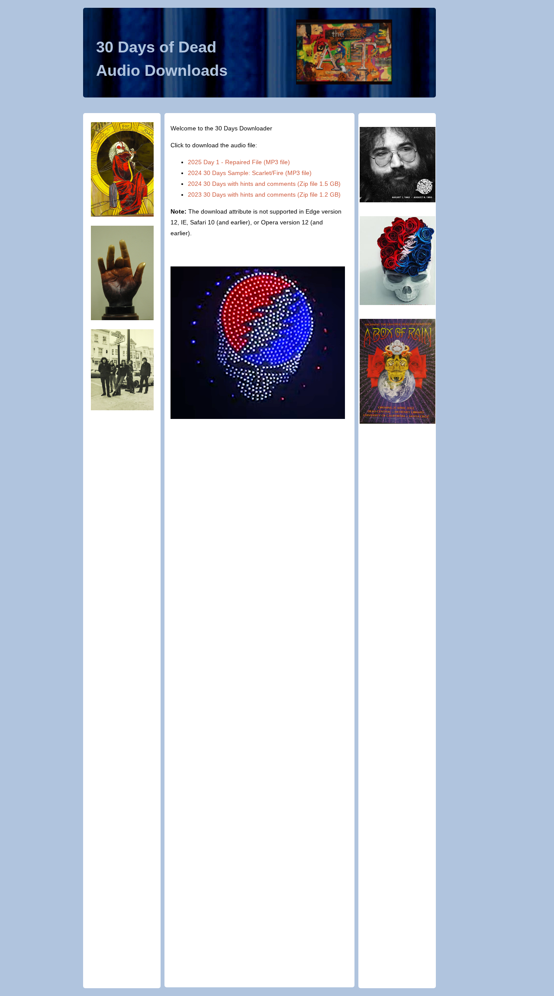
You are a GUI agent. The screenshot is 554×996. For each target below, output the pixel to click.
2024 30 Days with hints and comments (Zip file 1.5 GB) (264, 183)
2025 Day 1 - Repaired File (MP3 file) (239, 162)
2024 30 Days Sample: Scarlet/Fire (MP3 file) (250, 172)
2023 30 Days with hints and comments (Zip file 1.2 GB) (264, 194)
